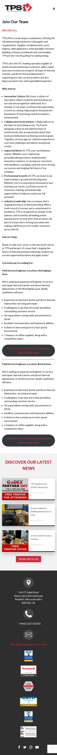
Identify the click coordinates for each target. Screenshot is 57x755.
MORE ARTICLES (28, 559)
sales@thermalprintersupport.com (28, 644)
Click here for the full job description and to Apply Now (28, 350)
